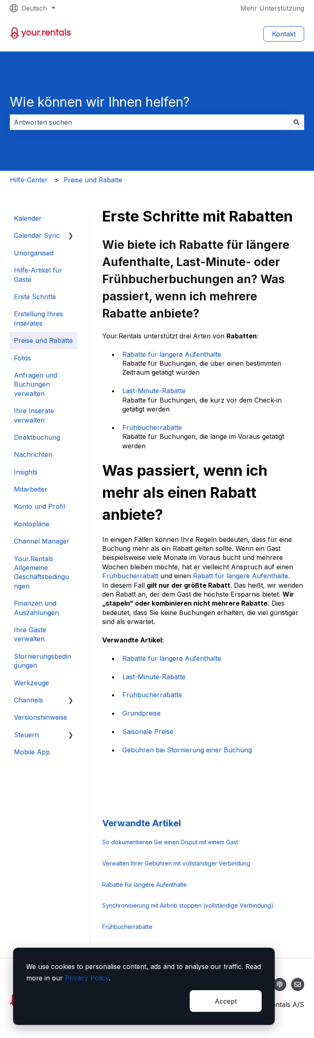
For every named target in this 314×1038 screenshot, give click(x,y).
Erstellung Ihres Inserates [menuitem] (38, 318)
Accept (226, 1001)
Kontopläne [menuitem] (31, 524)
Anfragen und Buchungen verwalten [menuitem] (35, 384)
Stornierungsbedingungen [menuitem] (42, 660)
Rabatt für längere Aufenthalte (240, 576)
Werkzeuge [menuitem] (31, 683)
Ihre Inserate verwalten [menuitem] (34, 415)
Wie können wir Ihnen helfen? (100, 102)
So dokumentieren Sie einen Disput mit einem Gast (170, 842)
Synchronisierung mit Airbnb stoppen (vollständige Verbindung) (188, 905)
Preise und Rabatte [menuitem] (43, 340)
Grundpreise (141, 713)
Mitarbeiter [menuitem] (30, 489)
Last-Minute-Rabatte (154, 391)
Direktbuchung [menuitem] (37, 437)
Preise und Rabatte (92, 180)
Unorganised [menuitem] (34, 253)
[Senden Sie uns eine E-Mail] (297, 984)
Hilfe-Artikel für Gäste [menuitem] (38, 274)
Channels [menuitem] (28, 700)
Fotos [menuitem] (22, 358)
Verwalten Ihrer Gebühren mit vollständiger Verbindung (176, 863)
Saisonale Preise (147, 731)
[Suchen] (296, 122)
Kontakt (284, 34)
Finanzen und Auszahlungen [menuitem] (36, 607)
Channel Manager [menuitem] (42, 541)
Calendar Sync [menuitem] (37, 235)
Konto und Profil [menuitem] (39, 506)
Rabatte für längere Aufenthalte (171, 354)
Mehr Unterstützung (272, 8)
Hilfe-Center (29, 180)
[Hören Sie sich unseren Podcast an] (279, 984)
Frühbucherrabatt (130, 576)
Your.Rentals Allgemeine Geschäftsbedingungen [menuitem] (41, 572)
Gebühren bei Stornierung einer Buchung (187, 750)
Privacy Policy (87, 978)
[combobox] (149, 122)
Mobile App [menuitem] (32, 752)
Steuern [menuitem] (26, 735)
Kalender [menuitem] (28, 218)
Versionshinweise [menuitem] (40, 717)
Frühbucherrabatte (152, 427)
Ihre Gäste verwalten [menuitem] (30, 634)
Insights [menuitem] (26, 472)
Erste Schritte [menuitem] (35, 297)
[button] (70, 236)
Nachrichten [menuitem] (33, 454)
